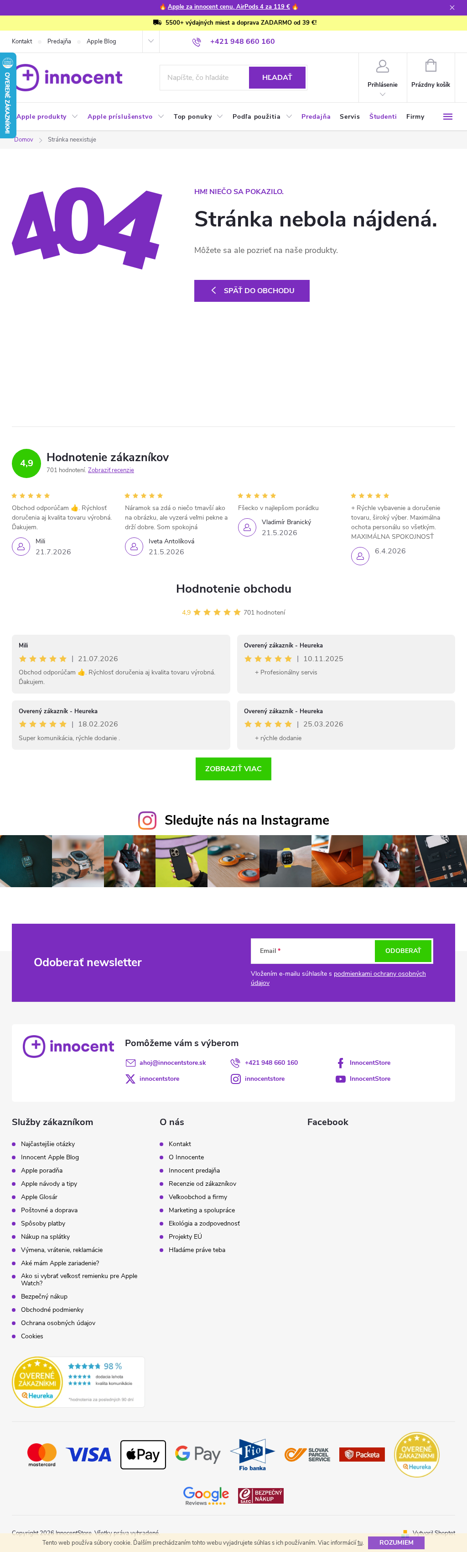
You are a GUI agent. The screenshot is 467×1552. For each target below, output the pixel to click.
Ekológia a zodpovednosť (204, 1223)
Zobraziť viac (233, 769)
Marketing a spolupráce (202, 1210)
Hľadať (277, 78)
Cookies (32, 1336)
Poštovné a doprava (49, 1210)
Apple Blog (101, 41)
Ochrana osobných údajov (58, 1323)
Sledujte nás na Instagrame (247, 820)
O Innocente (186, 1157)
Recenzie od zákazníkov (202, 1184)
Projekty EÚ (185, 1237)
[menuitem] (47, 117)
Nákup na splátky (45, 1237)
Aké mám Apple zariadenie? (60, 1263)
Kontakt (22, 41)
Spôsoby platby (43, 1223)
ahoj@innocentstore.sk (173, 1062)
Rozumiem (396, 1542)
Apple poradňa (41, 1170)
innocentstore (159, 1078)
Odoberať (403, 951)
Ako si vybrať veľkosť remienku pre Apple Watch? (79, 1280)
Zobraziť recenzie (111, 470)
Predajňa (59, 41)
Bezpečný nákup (44, 1296)
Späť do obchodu (259, 291)
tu (360, 1543)
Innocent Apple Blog (50, 1157)
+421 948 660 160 (271, 1062)
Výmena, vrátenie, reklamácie (62, 1250)
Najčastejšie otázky (48, 1144)
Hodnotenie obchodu (233, 589)
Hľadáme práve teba (197, 1250)
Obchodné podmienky (52, 1310)
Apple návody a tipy (49, 1184)
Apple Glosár (39, 1197)
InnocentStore (370, 1062)
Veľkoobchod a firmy (198, 1197)
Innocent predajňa (194, 1170)
